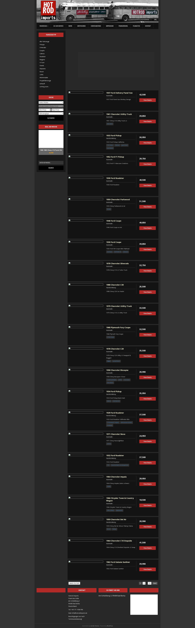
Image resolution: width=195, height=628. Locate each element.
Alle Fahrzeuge (44, 41)
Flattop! (114, 529)
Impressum (109, 26)
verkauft (42, 84)
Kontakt (148, 26)
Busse (42, 72)
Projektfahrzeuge (45, 81)
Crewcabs (43, 47)
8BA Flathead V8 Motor (126, 422)
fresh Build (109, 124)
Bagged (108, 361)
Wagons (42, 60)
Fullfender (109, 425)
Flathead (117, 145)
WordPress (110, 626)
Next (154, 583)
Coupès (42, 50)
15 (149, 583)
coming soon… (44, 87)
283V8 (120, 379)
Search (52, 118)
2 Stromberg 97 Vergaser (113, 422)
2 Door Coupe (110, 337)
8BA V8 (109, 401)
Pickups (42, 45)
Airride (108, 209)
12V (108, 465)
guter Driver (124, 145)
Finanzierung (123, 26)
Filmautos (136, 26)
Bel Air (108, 529)
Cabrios (42, 54)
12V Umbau (110, 145)
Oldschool (125, 252)
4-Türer (42, 62)
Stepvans (43, 69)
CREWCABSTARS (96, 26)
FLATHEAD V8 (117, 252)
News (70, 26)
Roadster (43, 56)
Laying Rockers (116, 361)
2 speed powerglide (111, 379)
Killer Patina (110, 382)
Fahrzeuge (43, 26)
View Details (148, 100)
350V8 (108, 486)
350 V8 (109, 443)
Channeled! (126, 379)
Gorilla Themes (95, 626)
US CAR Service (58, 26)
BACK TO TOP (74, 583)
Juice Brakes (110, 148)
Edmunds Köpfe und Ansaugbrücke (119, 465)
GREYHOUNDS (81, 26)
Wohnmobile (44, 78)
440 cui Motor (110, 510)
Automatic (109, 252)
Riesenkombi (119, 510)
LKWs (41, 75)
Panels (42, 66)
